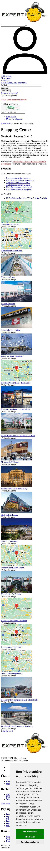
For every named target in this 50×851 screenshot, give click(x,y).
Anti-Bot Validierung (9, 104)
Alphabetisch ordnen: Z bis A (18, 185)
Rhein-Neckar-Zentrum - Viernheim (15, 409)
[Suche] (26, 25)
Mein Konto (11, 117)
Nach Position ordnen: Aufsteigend (20, 180)
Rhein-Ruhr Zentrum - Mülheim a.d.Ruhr (18, 436)
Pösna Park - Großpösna (11, 594)
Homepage (5, 123)
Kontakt (9, 781)
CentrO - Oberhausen (9, 541)
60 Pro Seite (32, 198)
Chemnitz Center (8, 277)
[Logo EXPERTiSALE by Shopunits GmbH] (24, 23)
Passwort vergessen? (9, 93)
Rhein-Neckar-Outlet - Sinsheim (14, 620)
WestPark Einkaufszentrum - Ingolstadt (17, 726)
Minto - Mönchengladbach (12, 673)
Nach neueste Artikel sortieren (18, 178)
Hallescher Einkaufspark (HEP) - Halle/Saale (19, 700)
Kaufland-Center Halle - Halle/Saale (15, 383)
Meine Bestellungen (14, 119)
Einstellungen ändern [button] (30, 842)
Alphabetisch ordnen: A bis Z (18, 182)
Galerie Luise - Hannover (11, 647)
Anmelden (5, 91)
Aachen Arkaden (8, 303)
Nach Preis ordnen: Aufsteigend (19, 187)
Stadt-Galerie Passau (9, 515)
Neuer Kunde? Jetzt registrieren (14, 83)
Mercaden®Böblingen (10, 462)
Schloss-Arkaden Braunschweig (14, 488)
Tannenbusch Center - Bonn (12, 568)
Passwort (4, 88)
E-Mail (4, 85)
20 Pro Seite (11, 198)
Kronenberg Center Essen (11, 251)
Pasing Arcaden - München (12, 356)
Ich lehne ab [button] (30, 837)
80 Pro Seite (42, 198)
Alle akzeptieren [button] (30, 831)
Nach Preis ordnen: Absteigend (18, 189)
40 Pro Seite (21, 198)
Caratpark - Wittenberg (10, 224)
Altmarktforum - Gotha (10, 330)
